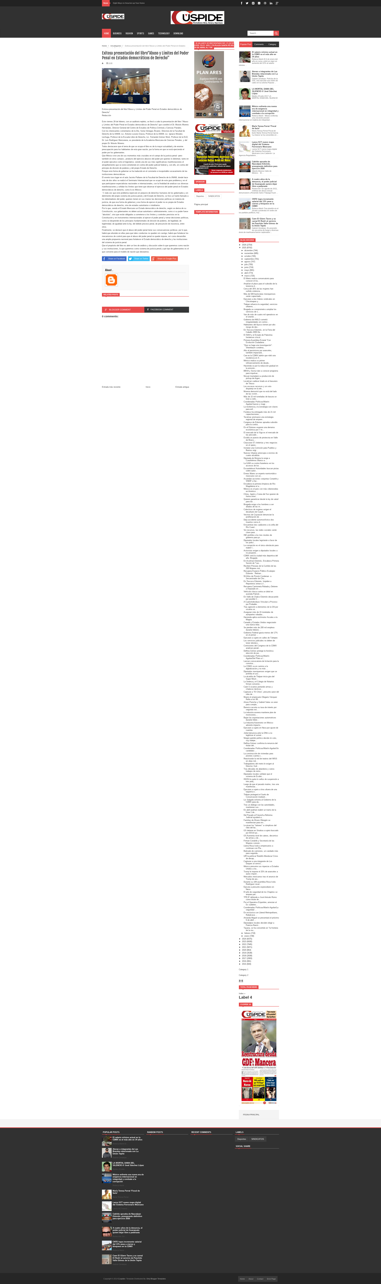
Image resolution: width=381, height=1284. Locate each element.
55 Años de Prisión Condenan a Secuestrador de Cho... (257, 577)
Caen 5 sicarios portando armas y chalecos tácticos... (258, 688)
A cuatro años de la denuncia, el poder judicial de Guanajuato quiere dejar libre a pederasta (127, 1230)
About (251, 1279)
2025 (244, 247)
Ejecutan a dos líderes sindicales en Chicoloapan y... (259, 300)
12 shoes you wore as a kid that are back (130, 3)
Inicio (148, 387)
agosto (247, 261)
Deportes (200, 196)
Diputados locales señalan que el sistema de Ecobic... (258, 775)
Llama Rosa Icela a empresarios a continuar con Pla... (258, 847)
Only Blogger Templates (156, 1279)
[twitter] (247, 3)
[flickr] (259, 3)
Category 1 (243, 969)
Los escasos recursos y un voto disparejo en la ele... (257, 387)
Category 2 (243, 975)
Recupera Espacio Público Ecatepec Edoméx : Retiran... (259, 572)
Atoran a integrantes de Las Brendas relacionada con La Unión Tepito (125, 1151)
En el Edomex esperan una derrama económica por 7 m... (259, 428)
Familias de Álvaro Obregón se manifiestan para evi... (257, 821)
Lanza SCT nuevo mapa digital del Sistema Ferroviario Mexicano (128, 1203)
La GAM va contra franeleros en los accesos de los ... (259, 464)
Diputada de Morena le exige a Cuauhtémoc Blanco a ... (257, 459)
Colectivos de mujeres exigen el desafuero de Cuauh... (257, 510)
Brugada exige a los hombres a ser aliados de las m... (259, 505)
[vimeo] (253, 3)
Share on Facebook (116, 259)
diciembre (248, 250)
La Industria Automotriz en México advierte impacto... (258, 724)
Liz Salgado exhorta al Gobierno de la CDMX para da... (260, 801)
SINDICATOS (214, 196)
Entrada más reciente (111, 387)
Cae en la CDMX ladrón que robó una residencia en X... (260, 356)
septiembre (249, 259)
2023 (244, 941)
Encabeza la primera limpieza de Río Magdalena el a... (259, 485)
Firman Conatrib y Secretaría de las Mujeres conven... (259, 842)
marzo (247, 276)
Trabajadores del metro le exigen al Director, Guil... (259, 765)
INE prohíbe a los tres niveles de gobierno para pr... (258, 536)
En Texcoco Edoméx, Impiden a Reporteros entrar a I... (257, 582)
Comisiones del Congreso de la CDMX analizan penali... (260, 647)
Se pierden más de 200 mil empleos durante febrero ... (259, 628)
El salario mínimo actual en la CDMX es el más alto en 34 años (127, 1138)
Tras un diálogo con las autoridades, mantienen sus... (259, 806)
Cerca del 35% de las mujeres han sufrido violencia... (258, 290)
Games (151, 33)
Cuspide (121, 1279)
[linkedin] (271, 3)
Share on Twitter (141, 259)
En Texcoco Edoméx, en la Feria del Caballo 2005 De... (259, 331)
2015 (244, 964)
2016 (244, 961)
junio (246, 267)
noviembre (248, 253)
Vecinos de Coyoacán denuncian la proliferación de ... (259, 516)
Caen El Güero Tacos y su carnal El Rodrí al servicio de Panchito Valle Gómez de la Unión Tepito (128, 1257)
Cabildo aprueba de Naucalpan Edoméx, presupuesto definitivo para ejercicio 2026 (127, 1216)
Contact (260, 1279)
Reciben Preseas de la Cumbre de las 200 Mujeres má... (260, 567)
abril (246, 273)
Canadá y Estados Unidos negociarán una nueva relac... (260, 623)
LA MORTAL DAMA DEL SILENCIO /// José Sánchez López (128, 1164)
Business (117, 33)
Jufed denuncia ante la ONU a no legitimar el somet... (258, 734)
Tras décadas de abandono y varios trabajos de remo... (259, 770)
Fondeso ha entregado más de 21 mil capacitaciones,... (260, 413)
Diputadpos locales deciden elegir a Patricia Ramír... (259, 924)
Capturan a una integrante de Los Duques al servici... (258, 862)
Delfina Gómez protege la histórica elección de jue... (258, 652)
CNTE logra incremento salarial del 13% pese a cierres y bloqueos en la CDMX (127, 1244)
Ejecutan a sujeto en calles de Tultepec (261, 638)
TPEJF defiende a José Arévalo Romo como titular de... (260, 898)
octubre (247, 256)
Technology (164, 33)
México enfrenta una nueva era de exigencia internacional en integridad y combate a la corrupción (128, 1178)
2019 (244, 953)
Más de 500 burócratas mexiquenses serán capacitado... (259, 295)
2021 (244, 947)
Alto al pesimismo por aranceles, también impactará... (258, 351)
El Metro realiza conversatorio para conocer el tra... (259, 279)
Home (106, 33)
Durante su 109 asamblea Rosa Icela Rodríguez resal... (259, 883)
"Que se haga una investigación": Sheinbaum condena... (258, 346)
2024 (244, 939)
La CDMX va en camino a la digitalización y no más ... (256, 667)
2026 (244, 245)
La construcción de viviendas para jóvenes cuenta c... (258, 754)
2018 (244, 956)
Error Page (271, 1279)
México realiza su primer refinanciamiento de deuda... (257, 361)
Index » (242, 993)
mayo (246, 270)
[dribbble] (265, 3)
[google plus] (277, 3)
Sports (140, 33)
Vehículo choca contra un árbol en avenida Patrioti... (258, 592)
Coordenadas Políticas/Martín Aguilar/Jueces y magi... (256, 403)
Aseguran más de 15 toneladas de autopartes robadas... (258, 613)
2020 (244, 950)
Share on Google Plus (166, 259)
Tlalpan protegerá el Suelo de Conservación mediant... (256, 795)
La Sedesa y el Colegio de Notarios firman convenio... (259, 682)
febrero (247, 933)
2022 (244, 944)
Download (178, 33)
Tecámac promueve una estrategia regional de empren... (258, 418)
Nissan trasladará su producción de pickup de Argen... (259, 377)
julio (246, 264)
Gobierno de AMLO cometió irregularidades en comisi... (256, 320)
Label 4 (245, 997)
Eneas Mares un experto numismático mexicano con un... (260, 474)
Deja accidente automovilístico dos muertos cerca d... (259, 521)
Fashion (129, 33)
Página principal (201, 204)
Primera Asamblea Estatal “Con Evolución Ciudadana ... (257, 341)
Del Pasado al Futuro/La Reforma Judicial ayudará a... (258, 816)
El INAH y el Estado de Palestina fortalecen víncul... (258, 336)
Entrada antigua (182, 387)
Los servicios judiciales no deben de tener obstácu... (259, 641)
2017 (244, 958)
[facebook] (241, 3)
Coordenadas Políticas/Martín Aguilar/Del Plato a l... (256, 657)
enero (246, 936)
